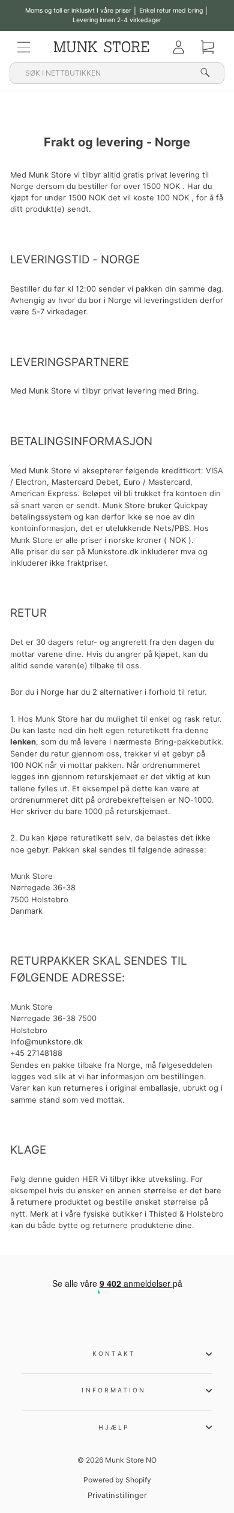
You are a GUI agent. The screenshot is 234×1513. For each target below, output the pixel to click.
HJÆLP (114, 1427)
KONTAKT (114, 1353)
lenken (23, 741)
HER (90, 1179)
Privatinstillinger (117, 1495)
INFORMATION (114, 1390)
